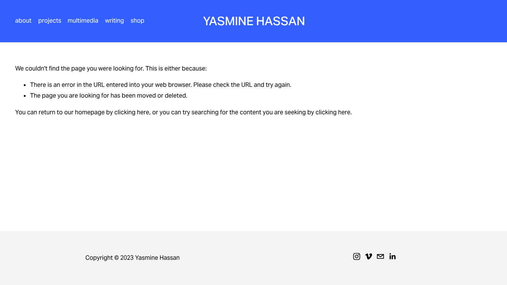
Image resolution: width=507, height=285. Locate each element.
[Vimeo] (368, 256)
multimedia (83, 20)
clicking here (131, 112)
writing (114, 20)
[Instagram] (356, 256)
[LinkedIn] (392, 256)
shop (137, 20)
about (23, 20)
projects (49, 20)
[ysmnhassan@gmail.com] (380, 256)
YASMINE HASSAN (254, 21)
